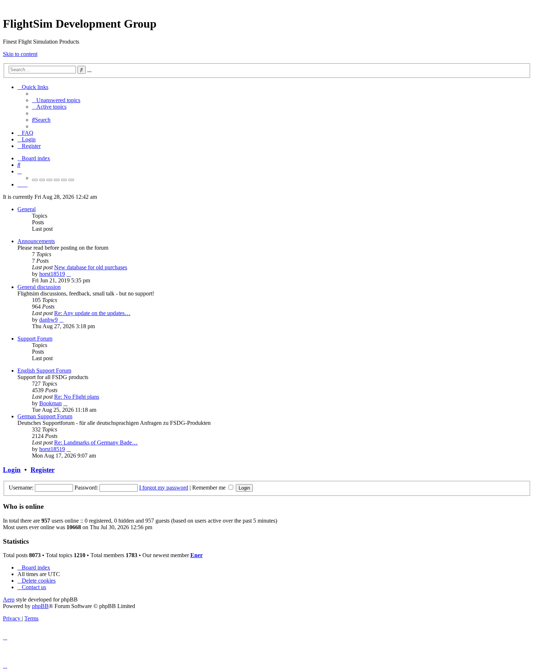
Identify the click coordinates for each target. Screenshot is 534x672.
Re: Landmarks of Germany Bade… (96, 442)
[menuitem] (56, 100)
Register (42, 470)
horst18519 (52, 274)
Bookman (50, 403)
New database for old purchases (90, 267)
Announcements (36, 241)
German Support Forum (44, 416)
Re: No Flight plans (76, 397)
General (26, 209)
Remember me (209, 487)
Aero (9, 599)
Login (12, 470)
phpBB (40, 606)
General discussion (39, 287)
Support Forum (34, 338)
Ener (196, 555)
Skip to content (20, 54)
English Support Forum (44, 370)
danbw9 (48, 320)
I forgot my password (163, 487)
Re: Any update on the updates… (92, 313)
